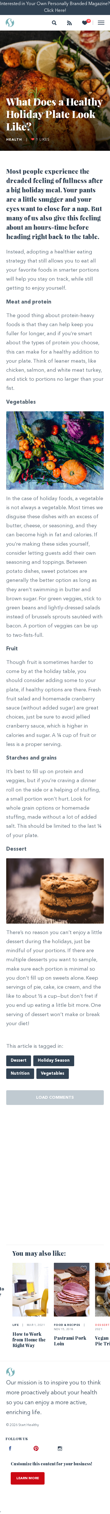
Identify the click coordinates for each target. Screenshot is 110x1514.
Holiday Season (54, 1061)
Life (15, 1325)
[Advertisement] (55, 1180)
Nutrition (20, 1074)
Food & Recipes (67, 1325)
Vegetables (52, 1074)
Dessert (19, 1061)
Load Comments (55, 1098)
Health (14, 139)
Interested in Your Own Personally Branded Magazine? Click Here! (55, 7)
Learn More (27, 1478)
